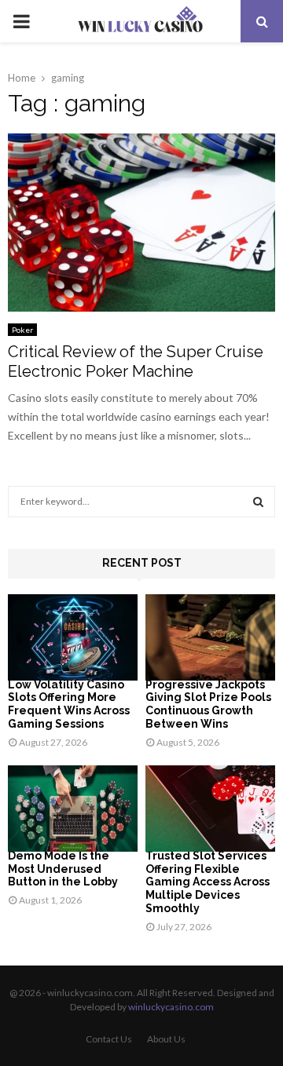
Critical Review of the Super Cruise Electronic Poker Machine (135, 361)
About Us (166, 1039)
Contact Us (109, 1039)
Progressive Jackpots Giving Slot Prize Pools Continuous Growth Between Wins (208, 704)
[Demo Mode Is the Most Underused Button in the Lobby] (73, 808)
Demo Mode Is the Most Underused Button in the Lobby (63, 869)
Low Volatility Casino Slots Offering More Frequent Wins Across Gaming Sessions (69, 704)
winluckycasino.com (171, 1007)
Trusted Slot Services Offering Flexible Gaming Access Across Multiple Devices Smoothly (207, 881)
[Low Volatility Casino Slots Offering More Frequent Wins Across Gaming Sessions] (73, 637)
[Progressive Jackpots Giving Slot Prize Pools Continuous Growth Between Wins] (210, 637)
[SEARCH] (258, 501)
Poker (22, 329)
